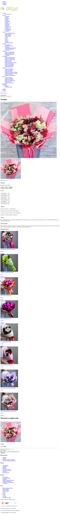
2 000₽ (1, 95)
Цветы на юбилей (8, 70)
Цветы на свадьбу (8, 71)
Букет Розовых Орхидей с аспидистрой (8, 411)
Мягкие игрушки (8, 86)
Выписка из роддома (7, 470)
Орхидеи (7, 20)
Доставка (5, 2)
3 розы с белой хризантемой (6, 364)
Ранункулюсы (8, 29)
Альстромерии (8, 26)
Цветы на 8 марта (8, 66)
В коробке (7, 46)
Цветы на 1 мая (8, 60)
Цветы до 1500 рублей (9, 52)
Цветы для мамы (8, 77)
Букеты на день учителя (10, 57)
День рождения (6, 472)
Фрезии (6, 22)
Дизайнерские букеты (9, 48)
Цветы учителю (8, 81)
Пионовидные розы (9, 42)
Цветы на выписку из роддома (11, 73)
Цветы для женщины (9, 78)
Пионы (6, 17)
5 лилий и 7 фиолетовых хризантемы (7, 249)
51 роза (6, 40)
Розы (4, 32)
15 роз (6, 37)
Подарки (4, 84)
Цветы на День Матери (9, 59)
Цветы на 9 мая (8, 61)
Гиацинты (7, 25)
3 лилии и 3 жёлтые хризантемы (6, 272)
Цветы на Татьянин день (10, 58)
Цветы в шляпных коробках (10, 47)
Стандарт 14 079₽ (10, 188)
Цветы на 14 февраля (9, 65)
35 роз (6, 39)
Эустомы (7, 27)
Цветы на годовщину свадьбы (11, 72)
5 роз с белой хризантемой (5, 341)
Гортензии (7, 24)
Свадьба (4, 468)
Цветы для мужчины (9, 82)
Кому (4, 76)
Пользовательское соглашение (9, 459)
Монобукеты (7, 44)
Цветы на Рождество (9, 63)
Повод (4, 67)
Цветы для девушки (9, 79)
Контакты (5, 4)
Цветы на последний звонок (11, 62)
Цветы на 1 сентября (9, 68)
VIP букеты (7, 55)
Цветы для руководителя (10, 80)
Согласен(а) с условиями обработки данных (10, 451)
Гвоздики (7, 18)
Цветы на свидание (9, 74)
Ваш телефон (3, 450)
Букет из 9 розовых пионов (5, 295)
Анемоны (7, 30)
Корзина (4, 458)
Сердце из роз (8, 36)
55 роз (4, 495)
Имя (1, 449)
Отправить (3, 452)
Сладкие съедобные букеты (8, 482)
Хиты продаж (8, 14)
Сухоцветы (7, 49)
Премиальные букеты (9, 54)
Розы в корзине (8, 35)
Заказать (2, 253)
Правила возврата (4, 223)
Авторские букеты (9, 45)
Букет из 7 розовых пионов (5, 318)
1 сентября (5, 466)
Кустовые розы (8, 28)
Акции (4, 13)
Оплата (4, 3)
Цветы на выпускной (9, 64)
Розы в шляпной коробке (10, 33)
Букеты (4, 43)
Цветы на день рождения (10, 75)
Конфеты (7, 85)
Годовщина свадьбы (7, 469)
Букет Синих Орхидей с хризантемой (8, 387)
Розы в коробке (8, 34)
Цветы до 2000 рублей (9, 53)
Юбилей (4, 467)
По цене (4, 51)
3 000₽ (4, 95)
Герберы (6, 19)
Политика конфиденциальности (9, 460)
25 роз (6, 38)
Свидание (5, 471)
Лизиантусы (7, 23)
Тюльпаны (7, 16)
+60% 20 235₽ (6, 188)
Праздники (5, 56)
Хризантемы (7, 21)
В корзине (5, 83)
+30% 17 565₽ (2, 188)
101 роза (6, 41)
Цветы (4, 15)
